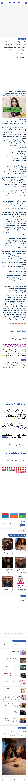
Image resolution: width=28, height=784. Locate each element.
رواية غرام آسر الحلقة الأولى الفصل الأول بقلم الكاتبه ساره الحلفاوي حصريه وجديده (21, 591)
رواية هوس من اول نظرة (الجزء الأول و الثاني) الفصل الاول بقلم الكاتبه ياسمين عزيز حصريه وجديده (13, 367)
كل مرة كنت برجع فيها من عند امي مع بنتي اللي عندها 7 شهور (13, 362)
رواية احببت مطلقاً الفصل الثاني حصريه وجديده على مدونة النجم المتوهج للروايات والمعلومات (11, 705)
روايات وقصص (22, 39)
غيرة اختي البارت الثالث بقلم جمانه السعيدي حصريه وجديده (7, 570)
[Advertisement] (14, 22)
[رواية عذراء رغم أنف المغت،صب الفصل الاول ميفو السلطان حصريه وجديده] (7, 544)
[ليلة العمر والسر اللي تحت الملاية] (20, 544)
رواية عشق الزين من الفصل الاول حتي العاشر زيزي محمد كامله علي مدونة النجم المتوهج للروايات (11, 720)
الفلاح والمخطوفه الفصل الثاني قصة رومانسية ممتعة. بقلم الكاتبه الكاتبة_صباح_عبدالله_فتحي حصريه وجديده (13, 365)
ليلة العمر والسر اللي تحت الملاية (18, 731)
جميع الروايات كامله (16, 651)
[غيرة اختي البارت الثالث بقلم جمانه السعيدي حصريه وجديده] (7, 562)
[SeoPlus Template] (25, 780)
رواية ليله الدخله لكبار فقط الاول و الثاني (12, 688)
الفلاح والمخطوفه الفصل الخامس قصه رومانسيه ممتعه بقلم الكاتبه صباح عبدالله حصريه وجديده (8, 591)
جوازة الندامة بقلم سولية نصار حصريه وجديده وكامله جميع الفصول (13, 364)
